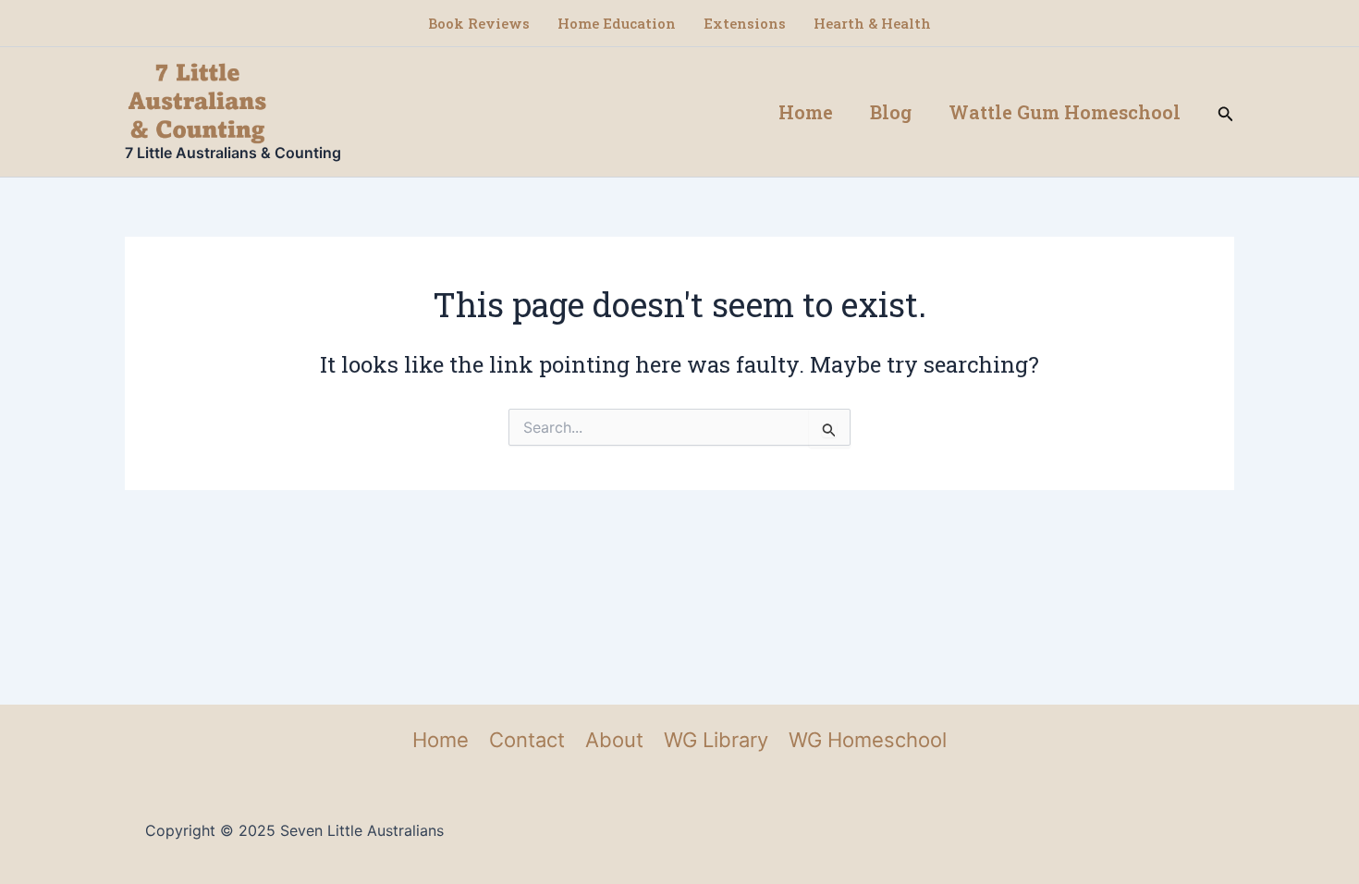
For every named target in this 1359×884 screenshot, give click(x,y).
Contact (527, 740)
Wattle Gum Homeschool (1065, 112)
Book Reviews (479, 23)
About (614, 740)
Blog (891, 112)
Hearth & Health (872, 23)
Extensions (745, 23)
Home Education (616, 23)
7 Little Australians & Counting (233, 152)
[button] (1226, 112)
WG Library (716, 740)
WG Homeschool (868, 740)
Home (805, 112)
